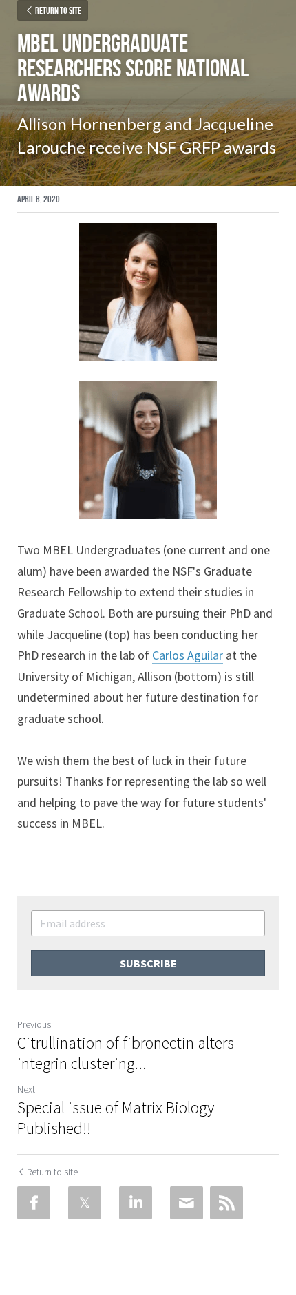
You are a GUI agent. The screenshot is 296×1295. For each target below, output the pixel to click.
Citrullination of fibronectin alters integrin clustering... (125, 1053)
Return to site (58, 10)
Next (26, 1089)
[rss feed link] (226, 1202)
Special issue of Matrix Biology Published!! (115, 1118)
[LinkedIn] (135, 1202)
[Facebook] (33, 1202)
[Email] (186, 1202)
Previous (34, 1024)
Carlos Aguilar (187, 655)
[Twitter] (84, 1202)
